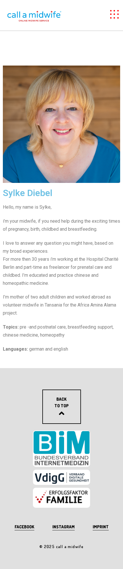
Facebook (24, 527)
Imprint (101, 527)
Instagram (63, 527)
